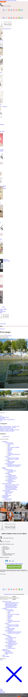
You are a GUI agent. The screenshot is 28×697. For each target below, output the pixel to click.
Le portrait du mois (6, 500)
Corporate (7, 460)
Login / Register (6, 656)
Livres (4, 467)
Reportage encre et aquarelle (13, 466)
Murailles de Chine (12, 479)
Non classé (2, 328)
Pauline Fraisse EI (8, 594)
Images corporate (11, 461)
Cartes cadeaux (8, 493)
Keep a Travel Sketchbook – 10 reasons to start (9, 426)
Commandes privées (12, 470)
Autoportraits (10, 472)
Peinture (4, 468)
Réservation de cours (7, 483)
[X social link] (3, 415)
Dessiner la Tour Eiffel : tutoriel (6, 428)
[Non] (20, 696)
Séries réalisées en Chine (10, 476)
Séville (9, 450)
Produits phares (6, 496)
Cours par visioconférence (10, 488)
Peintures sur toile (9, 469)
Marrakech (10, 449)
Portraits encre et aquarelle (13, 459)
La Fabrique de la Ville (12, 477)
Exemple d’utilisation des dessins (14, 631)
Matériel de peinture (9, 491)
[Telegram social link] (8, 415)
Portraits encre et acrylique (13, 457)
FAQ (4, 550)
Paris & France (11, 443)
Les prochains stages (7, 495)
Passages (9, 474)
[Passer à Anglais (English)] (5, 14)
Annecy (9, 455)
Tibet (9, 446)
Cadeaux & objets (6, 490)
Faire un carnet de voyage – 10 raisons (8, 427)
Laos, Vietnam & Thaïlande (13, 447)
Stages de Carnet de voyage (11, 486)
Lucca (9, 452)
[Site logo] (6, 26)
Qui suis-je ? (5, 546)
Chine (9, 445)
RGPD (4, 552)
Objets (6, 494)
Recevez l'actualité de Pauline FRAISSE (14, 563)
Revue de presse (8, 498)
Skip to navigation (4, 0)
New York (10, 448)
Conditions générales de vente (9, 553)
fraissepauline (9, 335)
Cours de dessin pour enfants (11, 489)
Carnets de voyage (9, 442)
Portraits (7, 456)
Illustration (5, 441)
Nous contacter (3, 1)
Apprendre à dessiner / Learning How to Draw (9, 429)
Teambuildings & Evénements (11, 487)
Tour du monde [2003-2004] (14, 454)
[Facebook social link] (1, 415)
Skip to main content (12, 0)
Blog (4, 551)
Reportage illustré (8, 463)
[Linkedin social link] (6, 415)
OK (19, 696)
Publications (5, 497)
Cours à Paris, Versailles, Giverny (12, 484)
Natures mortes (11, 462)
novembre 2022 (6, 436)
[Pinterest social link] (4, 415)
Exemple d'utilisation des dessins (14, 465)
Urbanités (10, 482)
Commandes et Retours (7, 554)
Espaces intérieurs (11, 481)
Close (1, 420)
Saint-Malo (10, 453)
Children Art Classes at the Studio (7, 431)
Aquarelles (7, 473)
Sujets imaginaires (9, 480)
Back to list (2, 418)
